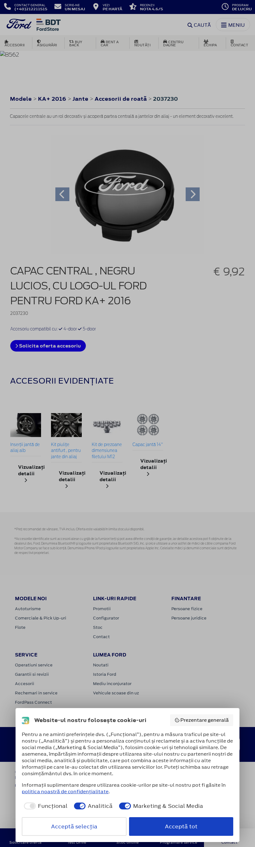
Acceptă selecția (74, 826)
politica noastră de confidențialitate (65, 791)
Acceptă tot (181, 826)
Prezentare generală (204, 720)
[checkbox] (44, 806)
